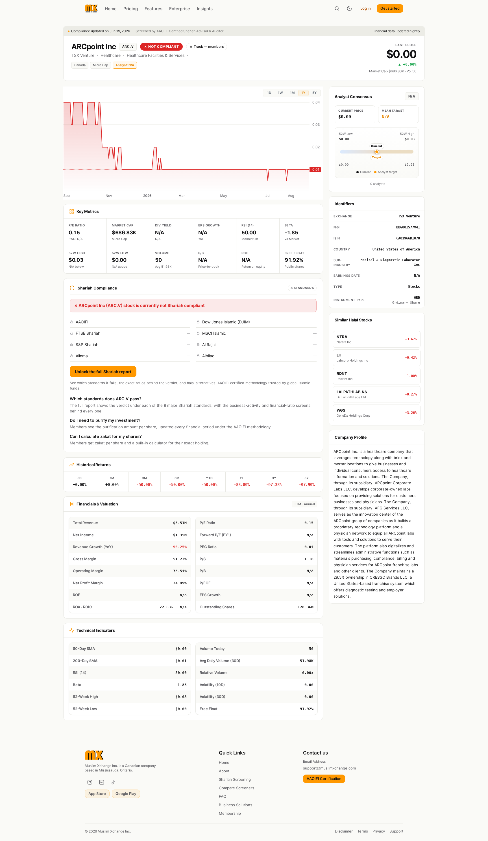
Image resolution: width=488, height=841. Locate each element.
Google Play (126, 793)
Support (396, 831)
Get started (390, 8)
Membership (230, 813)
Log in (365, 8)
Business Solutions (235, 805)
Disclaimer (344, 831)
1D (269, 93)
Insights (205, 8)
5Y (314, 93)
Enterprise (179, 8)
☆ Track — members (206, 46)
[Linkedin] (102, 782)
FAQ (222, 796)
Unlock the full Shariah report (103, 371)
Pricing (130, 8)
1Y (303, 93)
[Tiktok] (113, 782)
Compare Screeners (236, 788)
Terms (362, 831)
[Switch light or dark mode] (349, 8)
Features (153, 8)
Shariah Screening (235, 779)
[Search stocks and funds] (337, 8)
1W (280, 93)
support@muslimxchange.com (329, 768)
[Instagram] (90, 782)
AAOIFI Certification (324, 778)
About (224, 771)
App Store (97, 793)
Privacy (378, 831)
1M (292, 93)
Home (111, 8)
